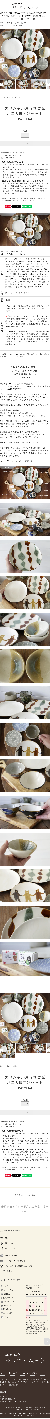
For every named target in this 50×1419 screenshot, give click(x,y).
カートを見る (8, 1290)
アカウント (7, 1286)
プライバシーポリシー (21, 1409)
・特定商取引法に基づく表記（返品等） (12, 152)
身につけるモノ (10, 1248)
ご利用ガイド (8, 1294)
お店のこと (7, 1305)
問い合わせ (7, 1309)
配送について (8, 1298)
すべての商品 (6, 1271)
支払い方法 (29, 1407)
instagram (7, 1317)
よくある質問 (8, 1313)
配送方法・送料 (40, 1407)
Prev (1, 84)
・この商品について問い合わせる (10, 155)
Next (48, 84)
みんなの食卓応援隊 (14, 26)
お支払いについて (10, 1302)
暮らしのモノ (9, 1243)
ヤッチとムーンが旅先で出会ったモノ (18, 1266)
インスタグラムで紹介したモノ (15, 1261)
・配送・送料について (7, 158)
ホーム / (3, 23)
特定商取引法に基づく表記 (14, 1407)
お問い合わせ (35, 1409)
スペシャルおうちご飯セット (11, 97)
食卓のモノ (8, 1238)
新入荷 (23, 23)
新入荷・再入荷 (13, 23)
